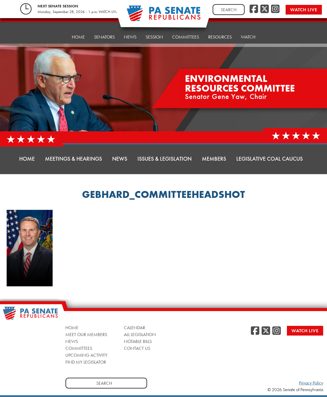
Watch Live (303, 9)
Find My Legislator (85, 362)
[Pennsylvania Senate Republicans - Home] (163, 16)
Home (78, 37)
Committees (185, 37)
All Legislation (140, 334)
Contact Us (137, 348)
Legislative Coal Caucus (269, 158)
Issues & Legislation (164, 158)
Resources (220, 37)
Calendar (134, 327)
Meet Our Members (86, 334)
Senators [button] (104, 37)
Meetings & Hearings (73, 158)
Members (214, 158)
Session (154, 37)
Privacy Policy (311, 383)
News (130, 37)
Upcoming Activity (86, 355)
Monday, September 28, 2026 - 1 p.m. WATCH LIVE (78, 11)
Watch (248, 37)
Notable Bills (138, 341)
